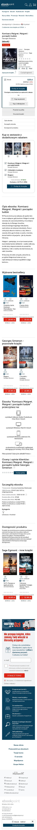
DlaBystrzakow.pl (11, 784)
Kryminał (12, 514)
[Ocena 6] (30, 59)
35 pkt (23, 303)
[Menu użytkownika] (30, 5)
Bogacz (10, 175)
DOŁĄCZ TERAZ (14, 675)
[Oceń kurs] (8, 473)
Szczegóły (10, 124)
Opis (8, 120)
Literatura (5, 514)
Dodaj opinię (20, 473)
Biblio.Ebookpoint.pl (12, 793)
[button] (33, 287)
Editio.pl (23, 781)
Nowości (22, 15)
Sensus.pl (9, 781)
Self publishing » (17, 731)
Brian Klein (23, 588)
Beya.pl (23, 787)
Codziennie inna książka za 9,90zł (13, 27)
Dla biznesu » (16, 713)
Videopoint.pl (10, 787)
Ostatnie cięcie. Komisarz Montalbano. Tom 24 (10, 308)
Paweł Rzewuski (24, 307)
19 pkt (7, 580)
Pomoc (27, 454)
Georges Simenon (13, 167)
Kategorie (5, 11)
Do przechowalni (18, 114)
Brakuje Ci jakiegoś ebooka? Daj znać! (21, 722)
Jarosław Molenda (9, 586)
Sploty (22, 790)
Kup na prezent (19, 99)
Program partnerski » (19, 689)
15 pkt (7, 374)
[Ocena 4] (25, 59)
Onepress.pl (24, 778)
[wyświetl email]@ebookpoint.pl (14, 815)
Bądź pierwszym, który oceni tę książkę (25, 62)
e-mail (6, 660)
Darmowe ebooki (8, 19)
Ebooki (12, 11)
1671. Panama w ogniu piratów (9, 584)
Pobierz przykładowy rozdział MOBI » (14, 504)
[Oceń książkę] (26, 59)
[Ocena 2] (21, 59)
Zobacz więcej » (10, 683)
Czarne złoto (24, 305)
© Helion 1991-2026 (7, 804)
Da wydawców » (17, 705)
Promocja (6, 45)
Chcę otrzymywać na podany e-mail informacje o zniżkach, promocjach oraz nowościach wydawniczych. (20, 668)
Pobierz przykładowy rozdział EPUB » (13, 502)
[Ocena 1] (19, 59)
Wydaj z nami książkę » (20, 697)
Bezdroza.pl (24, 784)
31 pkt (23, 580)
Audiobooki (20, 11)
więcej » (26, 670)
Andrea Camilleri (8, 310)
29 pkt (7, 303)
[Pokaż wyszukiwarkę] (26, 4)
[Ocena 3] (23, 59)
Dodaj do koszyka (18, 89)
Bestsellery (29, 15)
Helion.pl (8, 778)
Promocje (14, 15)
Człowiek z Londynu (15, 170)
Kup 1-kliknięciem (19, 104)
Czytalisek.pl (10, 790)
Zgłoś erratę (6, 505)
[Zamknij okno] (32, 821)
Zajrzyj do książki (8, 72)
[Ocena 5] (27, 59)
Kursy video (6, 15)
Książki (27, 11)
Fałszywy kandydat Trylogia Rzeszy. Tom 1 (26, 585)
